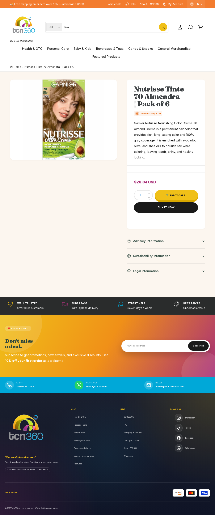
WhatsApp (190, 448)
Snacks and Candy (82, 448)
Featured (78, 464)
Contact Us (129, 417)
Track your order (131, 440)
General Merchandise (84, 456)
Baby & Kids (79, 432)
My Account (175, 4)
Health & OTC (80, 417)
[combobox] (115, 27)
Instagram (190, 418)
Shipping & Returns (133, 432)
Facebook (189, 438)
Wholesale (114, 4)
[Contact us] (190, 27)
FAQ (125, 425)
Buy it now (166, 207)
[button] (200, 27)
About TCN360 (149, 4)
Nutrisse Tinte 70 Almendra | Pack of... (50, 66)
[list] (107, 306)
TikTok (188, 428)
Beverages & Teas (82, 440)
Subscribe (198, 346)
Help (133, 4)
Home (17, 66)
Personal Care (80, 425)
